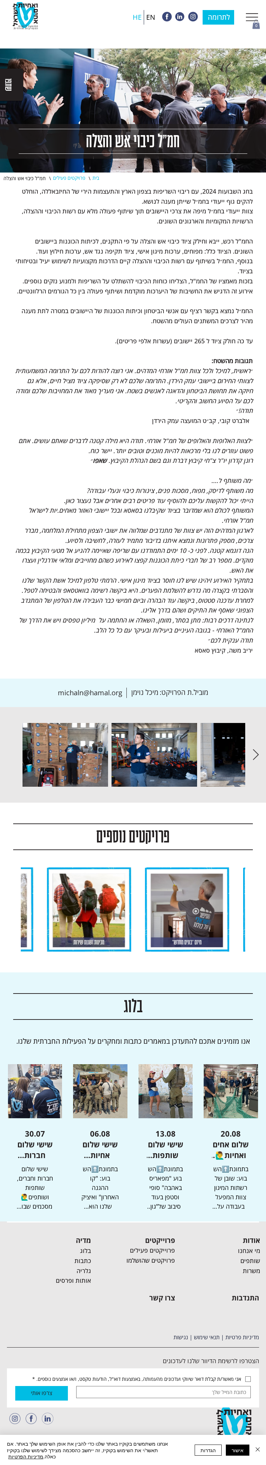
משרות (251, 1271)
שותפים (250, 1260)
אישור (237, 1450)
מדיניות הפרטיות (25, 1456)
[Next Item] (255, 755)
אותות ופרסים (73, 1280)
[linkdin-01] (47, 1419)
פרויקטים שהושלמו (150, 1260)
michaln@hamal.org (90, 692)
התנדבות (245, 1298)
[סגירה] (258, 1449)
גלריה (84, 1271)
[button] (256, 24)
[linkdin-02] (180, 16)
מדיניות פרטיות (242, 1337)
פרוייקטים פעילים (152, 1250)
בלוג (85, 1250)
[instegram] (192, 16)
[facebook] (167, 16)
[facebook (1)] (31, 1419)
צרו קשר (162, 1298)
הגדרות (208, 1450)
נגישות (181, 1337)
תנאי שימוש (207, 1337)
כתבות (82, 1260)
